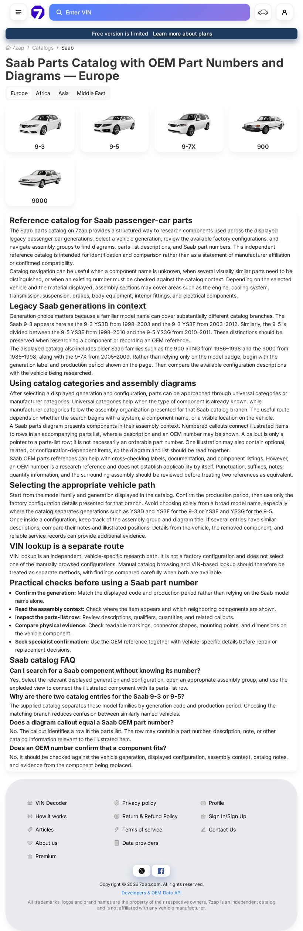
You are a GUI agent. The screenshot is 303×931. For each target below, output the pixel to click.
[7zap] (38, 12)
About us (46, 843)
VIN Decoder (51, 803)
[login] (284, 12)
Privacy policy (139, 803)
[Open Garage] (263, 12)
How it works (51, 816)
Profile (216, 803)
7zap (17, 47)
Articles (44, 829)
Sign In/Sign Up (227, 816)
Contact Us (222, 829)
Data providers (140, 843)
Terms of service (142, 829)
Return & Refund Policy (150, 816)
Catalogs (43, 47)
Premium (46, 856)
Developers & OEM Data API (152, 892)
